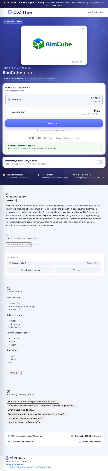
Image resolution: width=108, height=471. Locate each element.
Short (14, 341)
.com (13, 344)
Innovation (16, 327)
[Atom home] (20, 12)
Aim (13, 356)
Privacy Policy (32, 467)
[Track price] (99, 162)
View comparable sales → (15, 91)
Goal (13, 320)
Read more (57, 5)
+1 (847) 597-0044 (32, 270)
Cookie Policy (45, 467)
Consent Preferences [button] (14, 464)
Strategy (15, 324)
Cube (13, 359)
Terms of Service (17, 467)
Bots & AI (16, 309)
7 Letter (15, 338)
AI (12, 362)
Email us (79, 270)
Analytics (15, 303)
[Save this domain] (82, 29)
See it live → (80, 62)
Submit (36, 244)
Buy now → (54, 123)
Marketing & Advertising (23, 306)
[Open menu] (4, 12)
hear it (12, 200)
